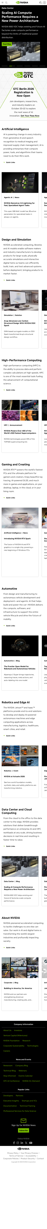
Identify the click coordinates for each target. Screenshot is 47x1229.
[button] (40, 3)
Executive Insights (11, 1101)
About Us (7, 1030)
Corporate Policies (11, 1158)
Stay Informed (9, 1076)
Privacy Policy (12, 1153)
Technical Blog (9, 1070)
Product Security (28, 1158)
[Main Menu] (2, 2)
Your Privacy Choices (29, 1153)
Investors (18, 1030)
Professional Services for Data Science (19, 1111)
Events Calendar (26, 1076)
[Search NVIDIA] (6, 2)
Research (26, 1040)
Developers (8, 1095)
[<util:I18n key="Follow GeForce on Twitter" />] (26, 1142)
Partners (19, 1095)
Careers (6, 1051)
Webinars (23, 1070)
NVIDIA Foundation (11, 1040)
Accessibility (31, 1156)
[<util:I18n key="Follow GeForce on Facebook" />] (14, 1142)
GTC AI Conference (11, 1081)
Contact (40, 1158)
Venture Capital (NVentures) (15, 1035)
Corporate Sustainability (13, 1046)
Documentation (10, 1106)
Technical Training (27, 1106)
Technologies (32, 1046)
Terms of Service (16, 1156)
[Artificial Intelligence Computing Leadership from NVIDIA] (22, 2)
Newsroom (8, 1065)
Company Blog (21, 1065)
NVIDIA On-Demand (31, 1081)
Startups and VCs (29, 1101)
